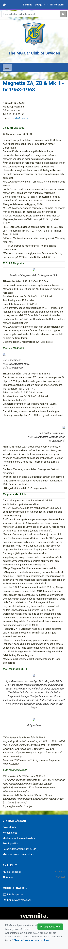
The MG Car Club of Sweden (34, 53)
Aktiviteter (8, 877)
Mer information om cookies (18, 854)
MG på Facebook (12, 871)
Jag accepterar (51, 926)
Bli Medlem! (57, 4)
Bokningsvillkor (11, 843)
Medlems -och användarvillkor (19, 838)
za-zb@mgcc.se (20, 118)
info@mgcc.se (15, 894)
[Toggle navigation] (7, 67)
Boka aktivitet (10, 827)
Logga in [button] (40, 4)
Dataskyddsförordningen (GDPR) (20, 848)
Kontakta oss (10, 832)
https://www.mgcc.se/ (19, 899)
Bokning (27, 4)
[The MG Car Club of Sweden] (34, 34)
